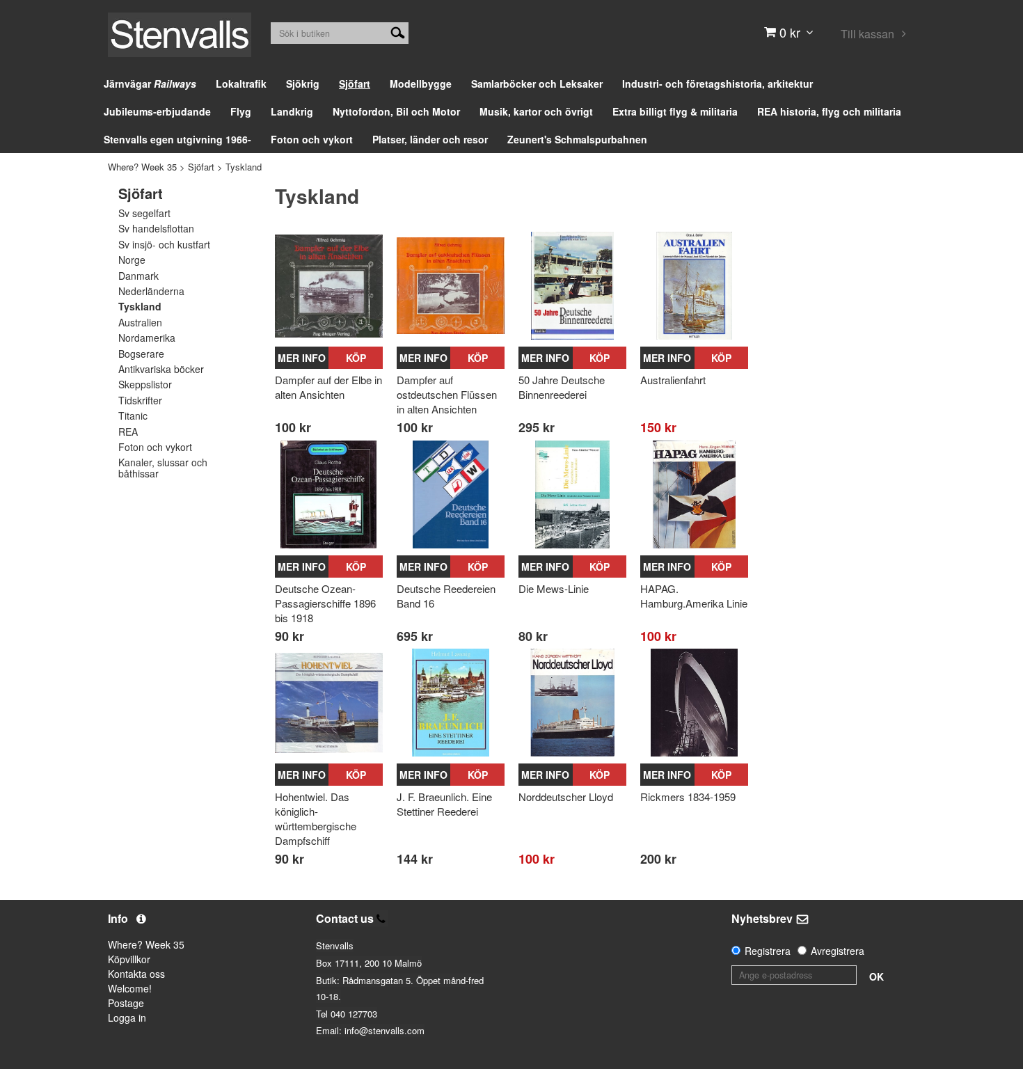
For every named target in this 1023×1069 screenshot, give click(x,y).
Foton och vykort (312, 139)
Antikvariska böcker (161, 369)
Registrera (768, 951)
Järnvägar (150, 83)
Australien (140, 322)
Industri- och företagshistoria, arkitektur (717, 83)
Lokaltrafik (241, 83)
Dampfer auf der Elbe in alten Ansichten (328, 387)
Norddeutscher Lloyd (565, 796)
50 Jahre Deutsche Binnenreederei (561, 387)
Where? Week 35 (142, 166)
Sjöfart (354, 83)
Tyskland (243, 166)
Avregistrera (837, 951)
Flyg (240, 111)
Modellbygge (421, 83)
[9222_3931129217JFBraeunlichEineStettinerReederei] (451, 703)
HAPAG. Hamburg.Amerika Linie (693, 595)
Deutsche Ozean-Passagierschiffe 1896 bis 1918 (325, 603)
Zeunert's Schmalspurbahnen (577, 139)
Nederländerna (151, 291)
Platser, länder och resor (430, 139)
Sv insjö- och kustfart (164, 244)
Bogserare (141, 354)
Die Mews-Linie (553, 588)
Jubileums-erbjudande (157, 111)
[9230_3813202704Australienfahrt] (694, 286)
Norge (131, 260)
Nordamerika (146, 338)
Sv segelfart (144, 213)
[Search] (397, 31)
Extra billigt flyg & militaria (675, 111)
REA (128, 431)
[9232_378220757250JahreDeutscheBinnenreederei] (572, 286)
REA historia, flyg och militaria (829, 111)
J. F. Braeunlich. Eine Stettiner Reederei (444, 803)
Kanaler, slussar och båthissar (162, 468)
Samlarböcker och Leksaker (537, 83)
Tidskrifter (140, 400)
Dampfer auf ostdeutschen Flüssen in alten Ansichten (447, 394)
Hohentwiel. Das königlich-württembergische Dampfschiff (315, 818)
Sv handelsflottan (156, 228)
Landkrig (292, 111)
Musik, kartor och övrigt (536, 111)
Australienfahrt (673, 379)
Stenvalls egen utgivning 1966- (177, 139)
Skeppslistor (145, 384)
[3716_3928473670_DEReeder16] (451, 494)
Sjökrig (302, 83)
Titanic (133, 415)
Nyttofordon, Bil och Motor (396, 111)
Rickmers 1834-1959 (688, 796)
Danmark (138, 276)
